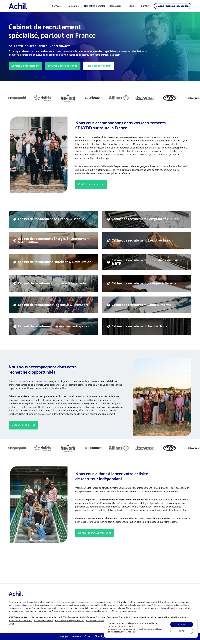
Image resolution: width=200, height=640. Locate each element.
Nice (158, 144)
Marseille (85, 144)
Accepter (182, 624)
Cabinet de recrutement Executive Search (142, 240)
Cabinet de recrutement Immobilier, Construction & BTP (148, 262)
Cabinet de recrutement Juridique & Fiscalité (144, 283)
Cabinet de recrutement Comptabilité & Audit (145, 219)
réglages (132, 632)
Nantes (128, 144)
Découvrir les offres (23, 425)
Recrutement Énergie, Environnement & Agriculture (129, 617)
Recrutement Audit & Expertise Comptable (86, 617)
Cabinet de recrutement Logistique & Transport (53, 305)
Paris (178, 141)
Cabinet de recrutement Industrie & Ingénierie (52, 283)
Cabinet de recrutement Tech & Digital (140, 326)
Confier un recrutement (25, 66)
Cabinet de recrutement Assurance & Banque (51, 219)
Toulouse (119, 144)
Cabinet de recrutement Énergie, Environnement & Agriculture (54, 240)
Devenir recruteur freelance (94, 533)
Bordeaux (108, 144)
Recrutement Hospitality (164, 617)
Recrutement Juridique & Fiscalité (69, 620)
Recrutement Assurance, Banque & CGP (49, 617)
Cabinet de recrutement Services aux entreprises (53, 326)
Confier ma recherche (91, 184)
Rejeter (181, 631)
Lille (77, 144)
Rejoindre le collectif (98, 66)
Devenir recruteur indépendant (173, 6)
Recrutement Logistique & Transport (102, 620)
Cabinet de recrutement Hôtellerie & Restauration (54, 262)
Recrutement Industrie (43, 620)
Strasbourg (96, 144)
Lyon (184, 141)
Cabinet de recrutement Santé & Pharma (141, 305)
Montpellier (139, 144)
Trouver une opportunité (63, 66)
